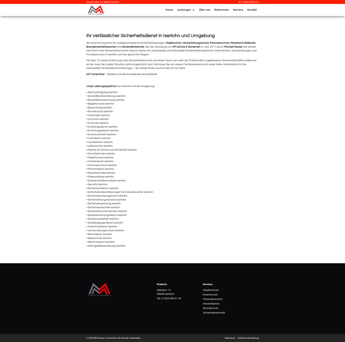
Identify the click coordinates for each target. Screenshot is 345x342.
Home (169, 10)
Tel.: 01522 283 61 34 (248, 2)
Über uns (204, 10)
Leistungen (184, 10)
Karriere (238, 10)
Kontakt (252, 10)
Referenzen (221, 10)
